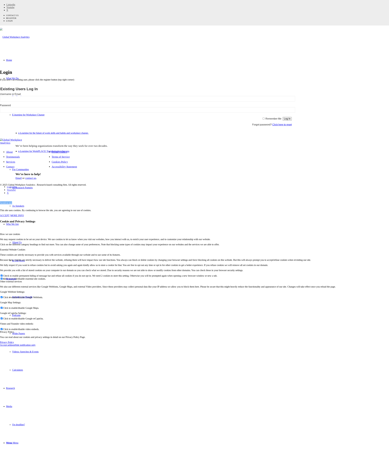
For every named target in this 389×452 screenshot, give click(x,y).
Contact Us (12, 15)
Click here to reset (282, 124)
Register (11, 18)
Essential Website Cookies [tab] (12, 249)
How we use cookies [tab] (10, 234)
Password (5, 105)
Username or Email (10, 94)
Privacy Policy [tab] (7, 332)
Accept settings (7, 345)
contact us (30, 178)
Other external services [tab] (11, 281)
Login (9, 21)
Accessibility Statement (64, 166)
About (9, 152)
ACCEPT (5, 215)
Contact (10, 166)
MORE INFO (17, 215)
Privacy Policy (59, 152)
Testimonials (13, 156)
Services (10, 161)
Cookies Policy (60, 161)
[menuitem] (200, 206)
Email (18, 178)
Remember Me (273, 118)
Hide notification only (25, 345)
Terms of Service (61, 156)
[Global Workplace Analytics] (14, 37)
